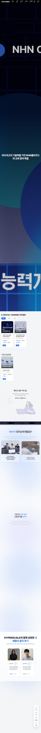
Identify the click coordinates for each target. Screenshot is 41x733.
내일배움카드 (31, 2)
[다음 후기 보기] (35, 663)
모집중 (3, 318)
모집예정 (9, 318)
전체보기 (15, 318)
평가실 (34, 2)
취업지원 (17, 2)
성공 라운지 (21, 2)
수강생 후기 (26, 2)
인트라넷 (38, 2)
